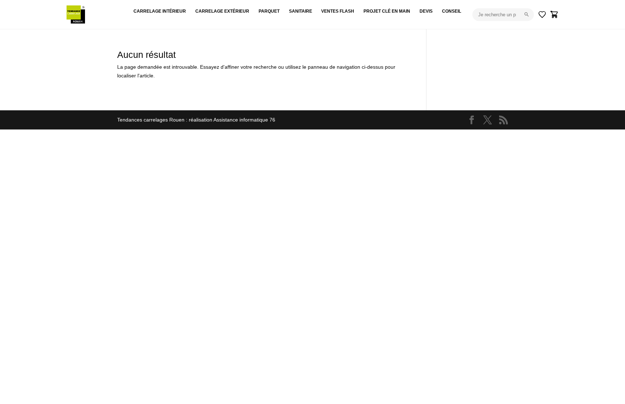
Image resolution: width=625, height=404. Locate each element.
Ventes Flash (337, 11)
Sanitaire (300, 11)
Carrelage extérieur (222, 11)
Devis (426, 11)
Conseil (451, 11)
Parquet (269, 11)
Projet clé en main (386, 11)
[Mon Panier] (554, 14)
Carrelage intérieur (159, 11)
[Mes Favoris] (542, 14)
